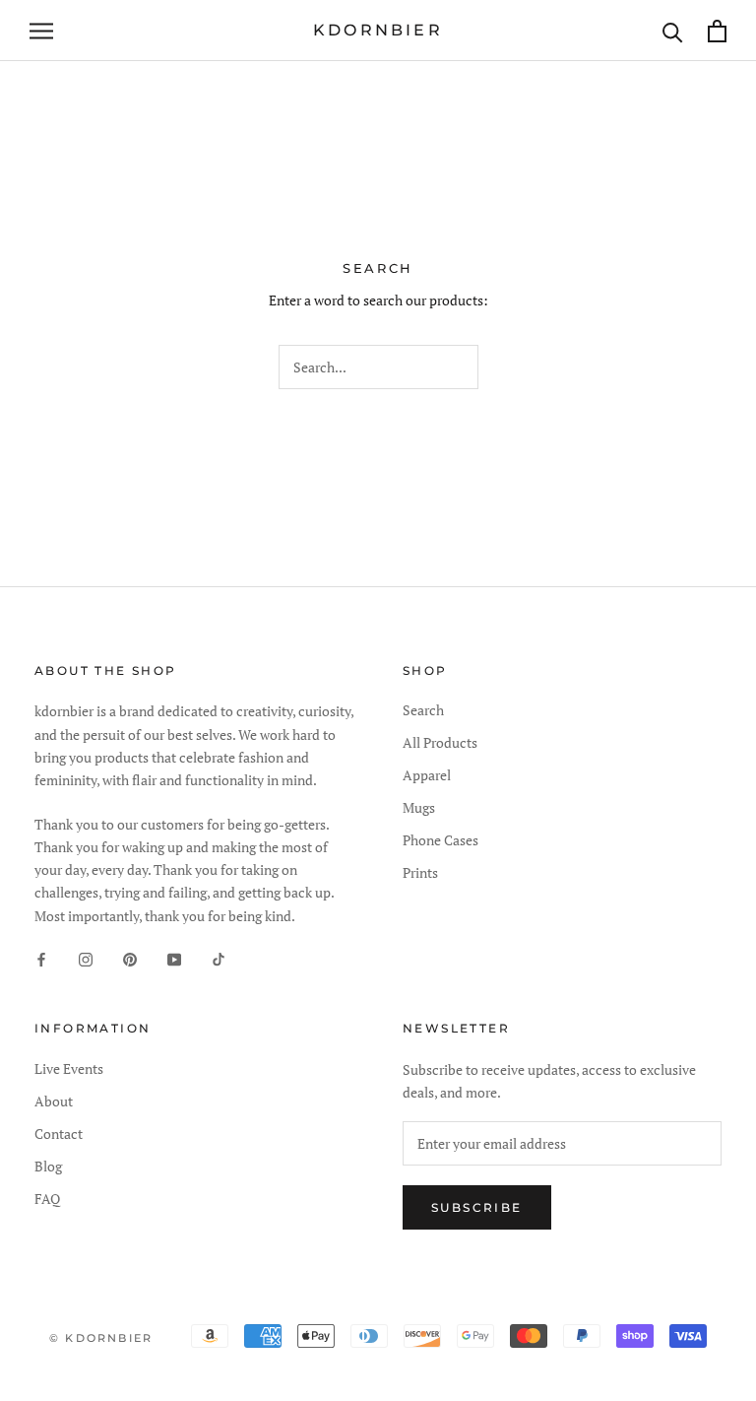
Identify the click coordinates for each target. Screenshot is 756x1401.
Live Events (68, 1068)
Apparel (427, 775)
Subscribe (477, 1207)
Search (423, 709)
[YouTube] (174, 958)
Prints (420, 872)
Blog (48, 1166)
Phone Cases (440, 840)
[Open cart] (717, 31)
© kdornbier (101, 1338)
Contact (58, 1133)
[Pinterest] (130, 958)
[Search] (672, 31)
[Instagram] (86, 958)
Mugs (419, 807)
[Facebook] (41, 958)
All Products (440, 742)
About (53, 1101)
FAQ (47, 1198)
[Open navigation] (41, 31)
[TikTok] (218, 958)
